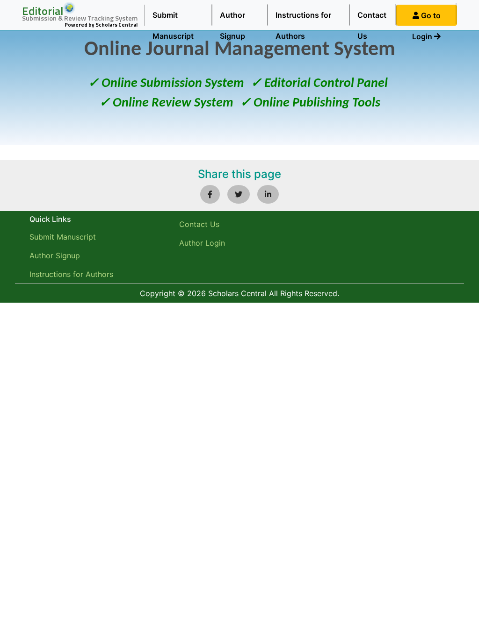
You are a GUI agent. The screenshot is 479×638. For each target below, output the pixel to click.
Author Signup (232, 18)
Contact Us (371, 18)
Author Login (202, 243)
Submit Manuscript (173, 18)
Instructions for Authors (303, 18)
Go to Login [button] (426, 18)
